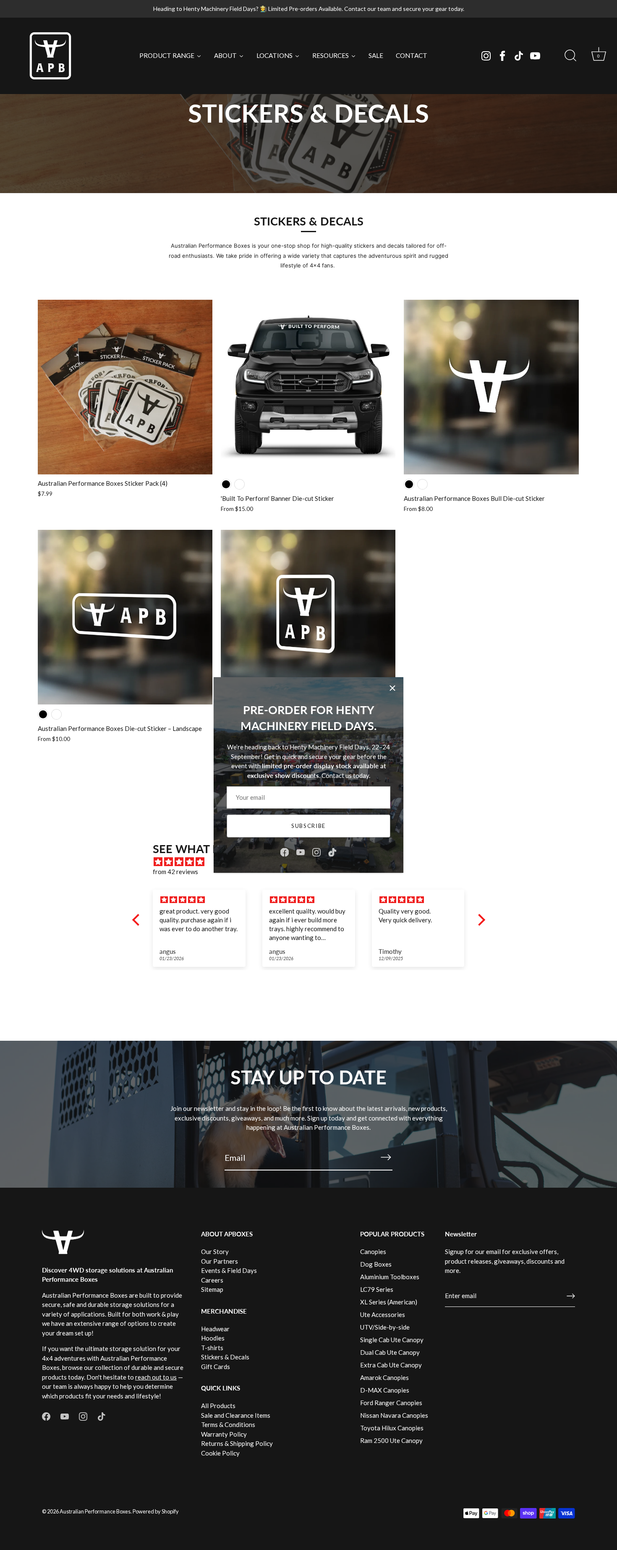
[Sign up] (571, 1296)
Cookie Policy (220, 1453)
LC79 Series (376, 1289)
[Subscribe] (385, 1157)
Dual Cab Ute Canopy (390, 1352)
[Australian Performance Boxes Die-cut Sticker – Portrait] (308, 617)
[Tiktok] (519, 56)
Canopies (373, 1251)
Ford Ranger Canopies (391, 1402)
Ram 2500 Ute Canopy (391, 1440)
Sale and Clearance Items (235, 1415)
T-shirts (212, 1347)
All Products (218, 1405)
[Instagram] (486, 56)
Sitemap (212, 1289)
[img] (214, 899)
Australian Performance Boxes (95, 1511)
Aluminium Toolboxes (389, 1276)
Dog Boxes (376, 1264)
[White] (239, 484)
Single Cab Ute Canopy (392, 1339)
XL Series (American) (388, 1302)
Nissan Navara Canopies (394, 1415)
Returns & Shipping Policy (237, 1443)
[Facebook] (502, 56)
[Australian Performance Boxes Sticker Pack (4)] (125, 387)
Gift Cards (215, 1366)
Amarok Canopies (384, 1377)
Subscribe (308, 825)
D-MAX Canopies (384, 1390)
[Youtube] (535, 56)
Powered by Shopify (156, 1511)
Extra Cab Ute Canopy (391, 1365)
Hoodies (213, 1338)
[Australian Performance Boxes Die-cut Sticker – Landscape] (125, 617)
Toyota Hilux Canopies (392, 1428)
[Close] (392, 688)
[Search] (570, 56)
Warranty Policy (224, 1434)
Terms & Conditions (228, 1424)
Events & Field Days (229, 1270)
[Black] (226, 484)
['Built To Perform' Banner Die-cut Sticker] (308, 387)
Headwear (215, 1329)
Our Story (215, 1251)
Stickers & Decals (225, 1357)
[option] (308, 96)
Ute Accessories (382, 1314)
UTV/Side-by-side (385, 1327)
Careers (212, 1280)
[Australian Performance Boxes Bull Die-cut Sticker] (491, 387)
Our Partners (219, 1261)
